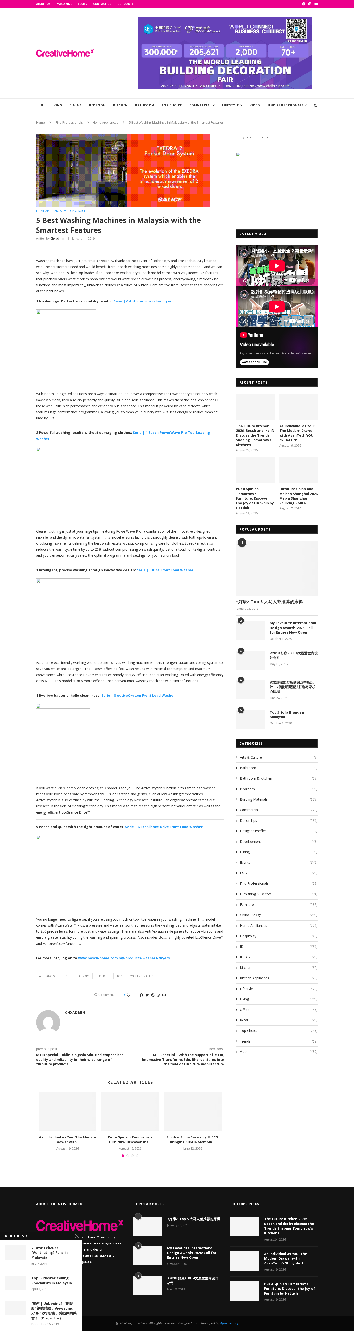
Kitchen (120, 105)
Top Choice (172, 105)
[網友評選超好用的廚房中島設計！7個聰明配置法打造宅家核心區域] (250, 689)
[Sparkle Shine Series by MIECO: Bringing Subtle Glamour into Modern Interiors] (193, 1111)
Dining (75, 105)
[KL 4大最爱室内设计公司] (250, 660)
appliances (47, 976)
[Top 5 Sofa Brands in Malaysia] (250, 719)
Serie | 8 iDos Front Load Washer (165, 570)
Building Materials (278, 799)
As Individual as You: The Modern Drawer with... (67, 1139)
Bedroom (97, 105)
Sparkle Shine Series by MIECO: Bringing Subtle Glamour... (192, 1139)
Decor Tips (278, 820)
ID (41, 105)
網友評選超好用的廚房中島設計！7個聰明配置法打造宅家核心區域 (292, 687)
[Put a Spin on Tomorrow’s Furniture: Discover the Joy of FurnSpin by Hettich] (130, 1111)
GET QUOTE (125, 4)
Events (278, 862)
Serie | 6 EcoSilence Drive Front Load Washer (164, 826)
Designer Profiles (278, 831)
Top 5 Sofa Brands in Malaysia (287, 714)
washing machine (142, 976)
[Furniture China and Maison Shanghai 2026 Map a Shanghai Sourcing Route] (298, 470)
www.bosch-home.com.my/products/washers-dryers (124, 958)
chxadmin (57, 238)
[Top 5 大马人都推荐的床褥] (277, 568)
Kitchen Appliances (278, 978)
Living (56, 105)
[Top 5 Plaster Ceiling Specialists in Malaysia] (15, 1283)
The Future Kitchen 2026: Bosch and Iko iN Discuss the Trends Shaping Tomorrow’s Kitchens (255, 435)
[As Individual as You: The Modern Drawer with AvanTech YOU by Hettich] (67, 1111)
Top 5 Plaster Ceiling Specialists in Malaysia (51, 1280)
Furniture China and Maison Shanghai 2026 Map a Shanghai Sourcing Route (298, 496)
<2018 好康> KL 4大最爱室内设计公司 (294, 655)
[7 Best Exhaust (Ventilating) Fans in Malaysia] (15, 1252)
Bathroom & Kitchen (278, 778)
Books (82, 4)
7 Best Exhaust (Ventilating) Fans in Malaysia (49, 1252)
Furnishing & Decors (278, 894)
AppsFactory (229, 1323)
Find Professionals (285, 105)
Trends (278, 1041)
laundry (83, 976)
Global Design (278, 915)
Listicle (103, 976)
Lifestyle (230, 105)
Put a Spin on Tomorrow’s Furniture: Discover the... (130, 1139)
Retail (278, 1020)
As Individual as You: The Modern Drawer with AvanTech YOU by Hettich (297, 433)
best (66, 976)
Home (40, 122)
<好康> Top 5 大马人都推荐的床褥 (269, 601)
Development (278, 841)
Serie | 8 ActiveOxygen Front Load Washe (137, 695)
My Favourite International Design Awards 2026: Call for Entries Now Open (293, 628)
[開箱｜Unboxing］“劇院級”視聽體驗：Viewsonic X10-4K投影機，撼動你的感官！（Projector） (54, 1310)
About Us (43, 4)
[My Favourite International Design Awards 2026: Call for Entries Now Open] (250, 630)
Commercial (200, 105)
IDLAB (278, 957)
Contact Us (102, 4)
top (119, 976)
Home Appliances (105, 122)
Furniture (278, 904)
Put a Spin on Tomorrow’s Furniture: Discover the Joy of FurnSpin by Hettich (255, 498)
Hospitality (278, 936)
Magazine (64, 4)
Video (255, 105)
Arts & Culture (278, 757)
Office (278, 1009)
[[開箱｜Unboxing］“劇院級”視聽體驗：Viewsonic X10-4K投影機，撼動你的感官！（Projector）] (15, 1308)
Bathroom (144, 105)
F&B (278, 873)
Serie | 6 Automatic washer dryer (142, 301)
